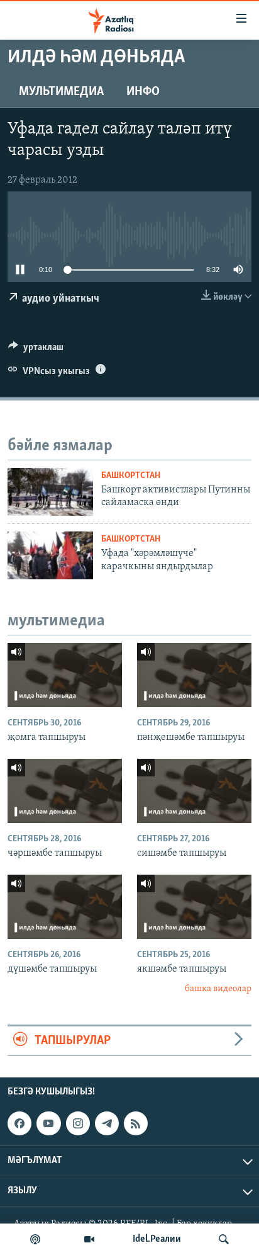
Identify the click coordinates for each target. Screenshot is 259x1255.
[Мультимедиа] (89, 1239)
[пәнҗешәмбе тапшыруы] (194, 675)
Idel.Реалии (157, 1239)
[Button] (35, 350)
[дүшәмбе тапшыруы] (65, 907)
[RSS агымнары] (136, 1123)
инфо (143, 92)
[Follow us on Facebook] (19, 1123)
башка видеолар (218, 989)
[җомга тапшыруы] (65, 675)
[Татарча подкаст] (35, 1239)
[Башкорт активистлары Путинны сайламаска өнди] (50, 492)
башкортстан (130, 475)
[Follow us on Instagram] (78, 1123)
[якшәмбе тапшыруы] (194, 907)
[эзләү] (224, 1239)
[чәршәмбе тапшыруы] (65, 791)
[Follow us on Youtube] (48, 1123)
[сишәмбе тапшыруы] (194, 791)
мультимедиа (61, 92)
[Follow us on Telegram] (107, 1123)
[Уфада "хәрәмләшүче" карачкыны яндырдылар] (50, 555)
